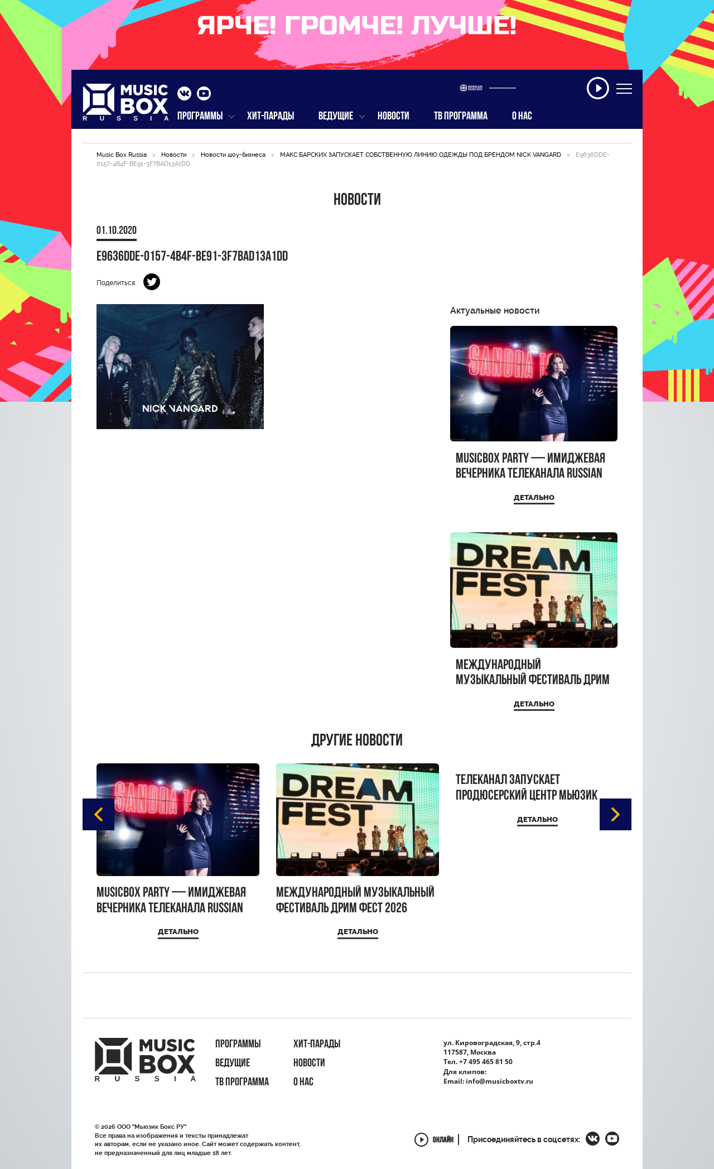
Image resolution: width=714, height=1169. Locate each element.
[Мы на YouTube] (204, 94)
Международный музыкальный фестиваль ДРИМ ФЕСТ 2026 (533, 673)
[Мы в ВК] (184, 94)
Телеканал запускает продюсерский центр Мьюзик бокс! (526, 788)
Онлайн (443, 1141)
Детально (534, 497)
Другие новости (357, 741)
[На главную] (126, 105)
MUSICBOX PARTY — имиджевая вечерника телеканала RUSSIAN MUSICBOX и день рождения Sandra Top (530, 467)
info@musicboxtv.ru (499, 1081)
